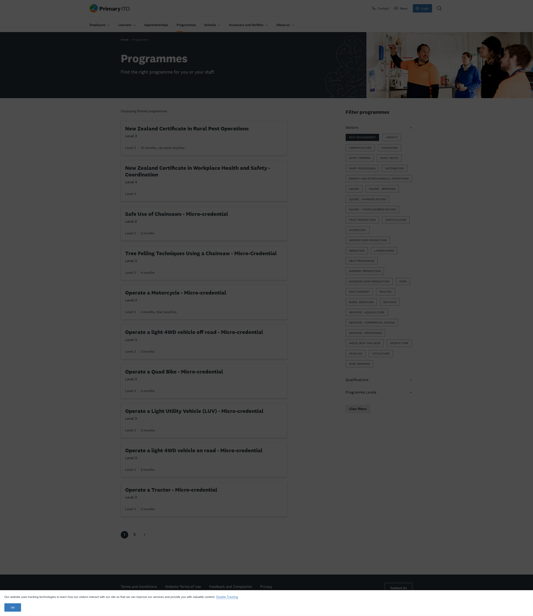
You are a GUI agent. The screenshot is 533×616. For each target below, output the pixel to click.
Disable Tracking (227, 597)
